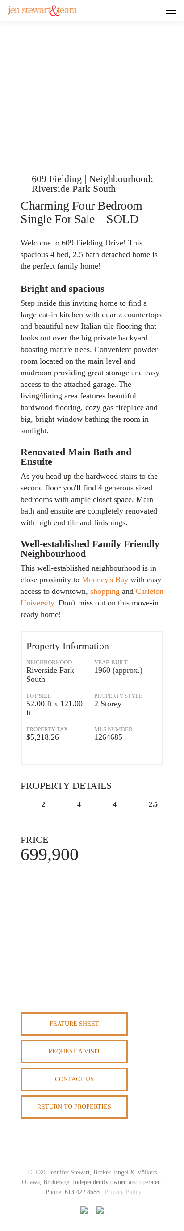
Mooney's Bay (105, 579)
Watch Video (93, 128)
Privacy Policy (123, 1192)
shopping (105, 591)
